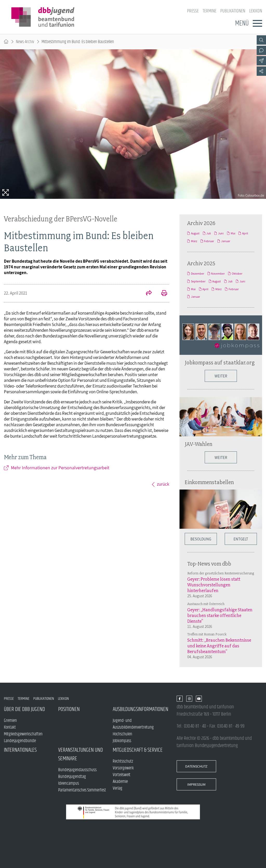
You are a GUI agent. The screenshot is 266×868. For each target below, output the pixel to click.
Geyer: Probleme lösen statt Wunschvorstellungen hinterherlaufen (213, 584)
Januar (225, 241)
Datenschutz (196, 766)
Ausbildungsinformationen (140, 709)
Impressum (196, 784)
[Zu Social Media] (261, 71)
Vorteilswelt (121, 774)
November (218, 274)
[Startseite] (6, 41)
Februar (209, 241)
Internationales (20, 750)
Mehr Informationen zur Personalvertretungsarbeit (60, 468)
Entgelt (241, 538)
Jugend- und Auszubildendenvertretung (133, 724)
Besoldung (200, 538)
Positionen (69, 709)
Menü (242, 23)
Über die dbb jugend (24, 709)
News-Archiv (25, 41)
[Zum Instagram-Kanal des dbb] (189, 699)
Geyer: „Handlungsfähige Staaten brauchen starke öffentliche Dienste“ (219, 615)
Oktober (237, 274)
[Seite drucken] (161, 293)
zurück (163, 484)
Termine (209, 11)
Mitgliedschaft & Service (138, 750)
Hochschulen (122, 734)
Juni (221, 233)
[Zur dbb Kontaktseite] (261, 50)
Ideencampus (68, 783)
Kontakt (10, 727)
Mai (233, 233)
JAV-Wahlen (198, 443)
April (245, 233)
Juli (208, 233)
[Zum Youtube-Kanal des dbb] (199, 699)
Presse (193, 11)
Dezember (197, 274)
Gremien (10, 720)
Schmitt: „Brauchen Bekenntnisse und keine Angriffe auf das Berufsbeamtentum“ (219, 645)
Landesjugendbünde (20, 740)
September (198, 281)
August (195, 233)
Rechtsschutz (123, 761)
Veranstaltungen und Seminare (80, 754)
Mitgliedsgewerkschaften (23, 734)
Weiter (221, 375)
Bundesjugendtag (72, 776)
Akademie (120, 781)
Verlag (117, 788)
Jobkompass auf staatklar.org (220, 362)
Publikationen (232, 11)
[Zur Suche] (261, 40)
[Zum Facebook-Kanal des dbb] (180, 699)
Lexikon (255, 11)
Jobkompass (122, 740)
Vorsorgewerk (123, 768)
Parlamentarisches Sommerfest (82, 790)
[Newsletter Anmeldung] (261, 60)
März (194, 241)
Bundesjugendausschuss (77, 770)
